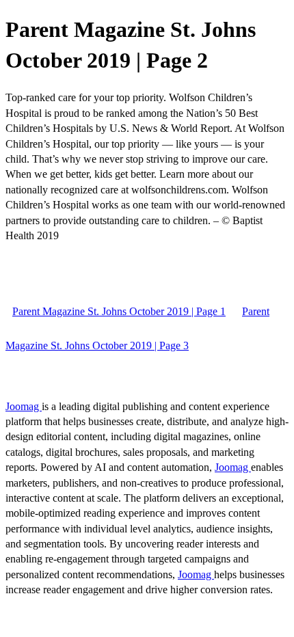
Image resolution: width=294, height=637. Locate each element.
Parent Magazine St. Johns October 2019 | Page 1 (119, 311)
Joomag (23, 406)
